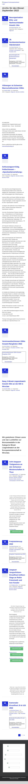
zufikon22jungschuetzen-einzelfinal (16, 646)
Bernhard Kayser (15, 710)
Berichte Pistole (5, 177)
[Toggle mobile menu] (25, 2)
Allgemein (11, 30)
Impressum (23, 777)
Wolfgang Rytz (14, 474)
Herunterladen (16, 531)
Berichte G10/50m (20, 92)
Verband (18, 390)
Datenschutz (12, 778)
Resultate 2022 (12, 51)
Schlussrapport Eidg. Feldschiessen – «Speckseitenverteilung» (12, 169)
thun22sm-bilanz (12, 529)
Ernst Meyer (7, 346)
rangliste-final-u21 (13, 652)
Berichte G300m (19, 175)
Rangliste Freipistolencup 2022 (17, 554)
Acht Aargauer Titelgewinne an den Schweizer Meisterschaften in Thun (16, 467)
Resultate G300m (13, 713)
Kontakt (16, 778)
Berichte (11, 477)
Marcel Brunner (14, 27)
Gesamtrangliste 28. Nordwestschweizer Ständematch (14, 56)
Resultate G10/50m (15, 347)
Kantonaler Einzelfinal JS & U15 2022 (17, 705)
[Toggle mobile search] (22, 2)
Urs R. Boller (7, 174)
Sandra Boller (7, 90)
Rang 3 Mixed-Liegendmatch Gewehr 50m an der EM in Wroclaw (14, 383)
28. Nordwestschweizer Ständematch (17, 42)
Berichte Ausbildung (18, 588)
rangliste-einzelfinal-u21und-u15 (15, 658)
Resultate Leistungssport (15, 50)
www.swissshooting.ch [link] (8, 146)
